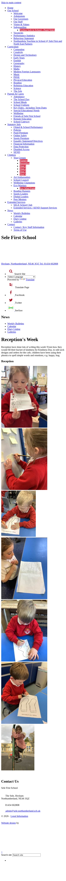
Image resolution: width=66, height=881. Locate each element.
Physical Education (23, 80)
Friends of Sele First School (27, 116)
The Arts (18, 91)
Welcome (18, 13)
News (10, 210)
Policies (17, 130)
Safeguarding (20, 27)
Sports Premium (21, 138)
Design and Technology (25, 55)
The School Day (21, 99)
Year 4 (23, 174)
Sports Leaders (21, 194)
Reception (24, 163)
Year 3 (23, 171)
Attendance (19, 96)
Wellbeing (18, 113)
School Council (21, 180)
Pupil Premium (21, 132)
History (17, 66)
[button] (10, 271)
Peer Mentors (20, 199)
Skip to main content (11, 2)
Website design (8, 823)
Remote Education (22, 119)
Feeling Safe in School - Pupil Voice (37, 30)
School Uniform (21, 105)
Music (16, 74)
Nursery (23, 160)
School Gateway (22, 121)
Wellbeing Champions (24, 182)
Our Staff (18, 21)
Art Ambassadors (22, 177)
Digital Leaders (21, 196)
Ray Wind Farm (27, 188)
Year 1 (23, 166)
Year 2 (23, 169)
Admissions (19, 16)
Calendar (18, 216)
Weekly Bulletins (22, 213)
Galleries (18, 221)
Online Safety (20, 135)
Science (17, 88)
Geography (19, 63)
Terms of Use (20, 230)
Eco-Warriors (20, 185)
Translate (30, 279)
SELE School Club (23, 205)
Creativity (18, 52)
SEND (17, 152)
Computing (19, 49)
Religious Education (23, 85)
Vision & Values (21, 24)
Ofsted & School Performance (28, 127)
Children (11, 155)
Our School (13, 10)
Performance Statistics (24, 35)
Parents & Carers (15, 94)
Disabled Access (21, 149)
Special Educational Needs (26, 110)
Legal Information (19, 816)
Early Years (19, 57)
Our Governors (21, 19)
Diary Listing (20, 219)
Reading (18, 82)
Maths (16, 69)
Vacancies (18, 32)
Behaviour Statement (24, 38)
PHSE (17, 77)
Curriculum (12, 46)
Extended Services (16, 202)
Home (10, 7)
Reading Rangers (22, 191)
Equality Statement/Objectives (28, 141)
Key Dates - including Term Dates (30, 107)
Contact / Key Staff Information (29, 227)
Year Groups (20, 157)
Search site (6, 855)
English (17, 60)
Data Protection (21, 146)
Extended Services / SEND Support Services (35, 207)
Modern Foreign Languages (27, 71)
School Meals (20, 102)
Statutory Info (14, 124)
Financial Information (24, 144)
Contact (11, 224)
